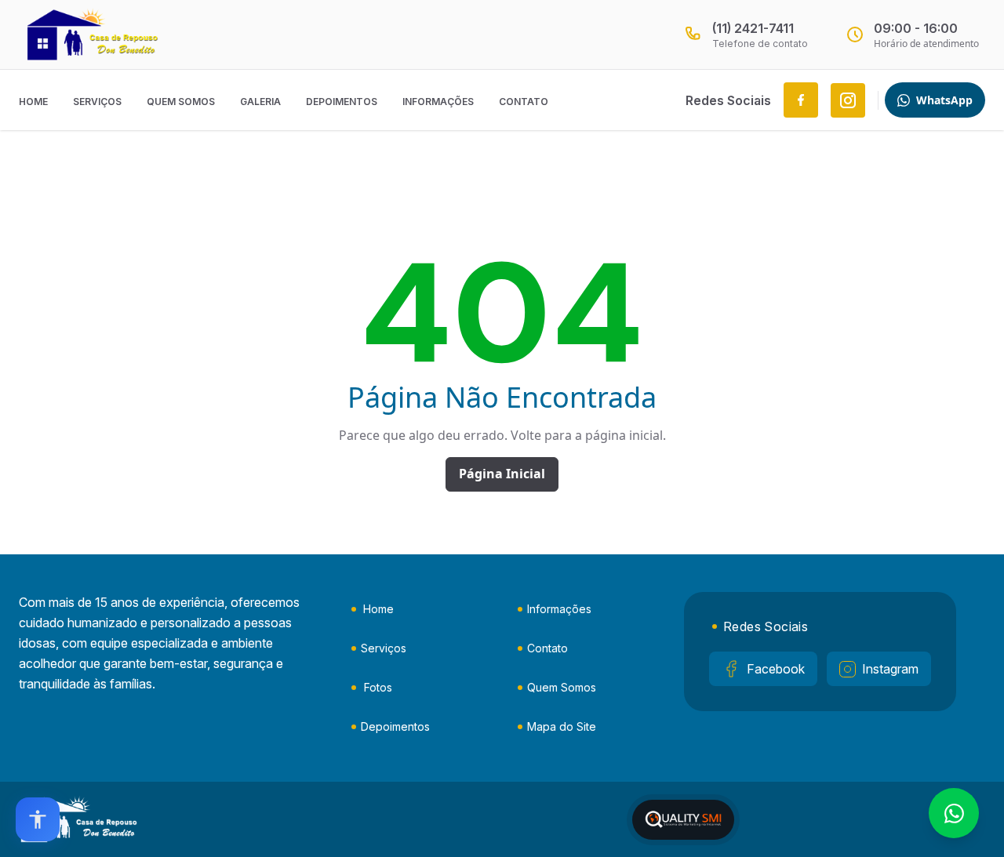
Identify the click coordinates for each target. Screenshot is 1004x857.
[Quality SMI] (683, 819)
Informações (438, 101)
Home (33, 101)
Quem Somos (181, 101)
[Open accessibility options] (38, 819)
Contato (523, 101)
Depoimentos (341, 101)
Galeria (260, 101)
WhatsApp (944, 100)
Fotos (378, 687)
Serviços (97, 101)
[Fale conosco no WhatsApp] (954, 813)
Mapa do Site (561, 726)
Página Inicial (502, 473)
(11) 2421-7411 (753, 28)
